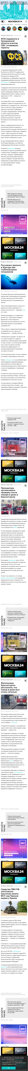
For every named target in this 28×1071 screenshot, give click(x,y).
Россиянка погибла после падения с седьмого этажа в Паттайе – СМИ (15, 424)
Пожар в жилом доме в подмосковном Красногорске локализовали (15, 817)
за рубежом (16, 432)
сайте (16, 527)
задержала (11, 148)
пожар (10, 627)
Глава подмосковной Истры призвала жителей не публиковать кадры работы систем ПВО (15, 1010)
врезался (4, 967)
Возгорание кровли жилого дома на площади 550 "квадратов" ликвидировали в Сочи (16, 824)
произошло (12, 560)
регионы (11, 1019)
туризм (10, 432)
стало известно (18, 772)
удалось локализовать (8, 578)
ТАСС (24, 310)
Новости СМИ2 (4, 236)
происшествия (4, 210)
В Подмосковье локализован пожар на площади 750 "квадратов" (15, 619)
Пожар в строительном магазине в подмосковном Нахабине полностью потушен (16, 613)
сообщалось (8, 360)
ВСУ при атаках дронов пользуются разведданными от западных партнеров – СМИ (16, 1003)
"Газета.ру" (14, 722)
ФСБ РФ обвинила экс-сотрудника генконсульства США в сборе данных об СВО (15, 201)
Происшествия (17, 35)
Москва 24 (14, 21)
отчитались (15, 951)
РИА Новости (5, 82)
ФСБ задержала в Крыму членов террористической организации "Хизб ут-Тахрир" (16, 195)
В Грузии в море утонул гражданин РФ (14, 418)
